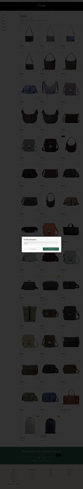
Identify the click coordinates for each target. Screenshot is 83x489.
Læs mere (25, 243)
